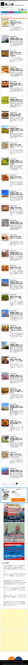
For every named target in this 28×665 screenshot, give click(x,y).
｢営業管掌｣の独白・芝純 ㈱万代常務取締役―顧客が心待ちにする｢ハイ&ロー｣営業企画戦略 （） (14, 603)
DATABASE (24, 12)
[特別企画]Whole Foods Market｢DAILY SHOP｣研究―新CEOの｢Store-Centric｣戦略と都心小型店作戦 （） (14, 582)
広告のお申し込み (16, 661)
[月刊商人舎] (7, 4)
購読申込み (18, 500)
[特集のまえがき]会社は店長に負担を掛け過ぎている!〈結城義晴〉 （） (14, 575)
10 (5, 485)
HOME (2, 14)
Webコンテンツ (11, 12)
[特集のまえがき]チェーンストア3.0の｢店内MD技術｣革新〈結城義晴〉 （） (14, 596)
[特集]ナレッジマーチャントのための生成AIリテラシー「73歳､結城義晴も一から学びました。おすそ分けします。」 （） (14, 589)
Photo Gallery (17, 12)
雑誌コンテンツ (4, 12)
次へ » (14, 485)
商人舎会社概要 (3, 661)
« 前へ (3, 483)
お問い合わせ (22, 661)
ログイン (18, 658)
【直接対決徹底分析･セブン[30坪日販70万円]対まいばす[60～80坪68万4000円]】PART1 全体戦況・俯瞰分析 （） (14, 568)
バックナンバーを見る (20, 496)
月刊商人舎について (9, 661)
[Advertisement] (11, 619)
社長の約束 (14, 492)
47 (10, 485)
